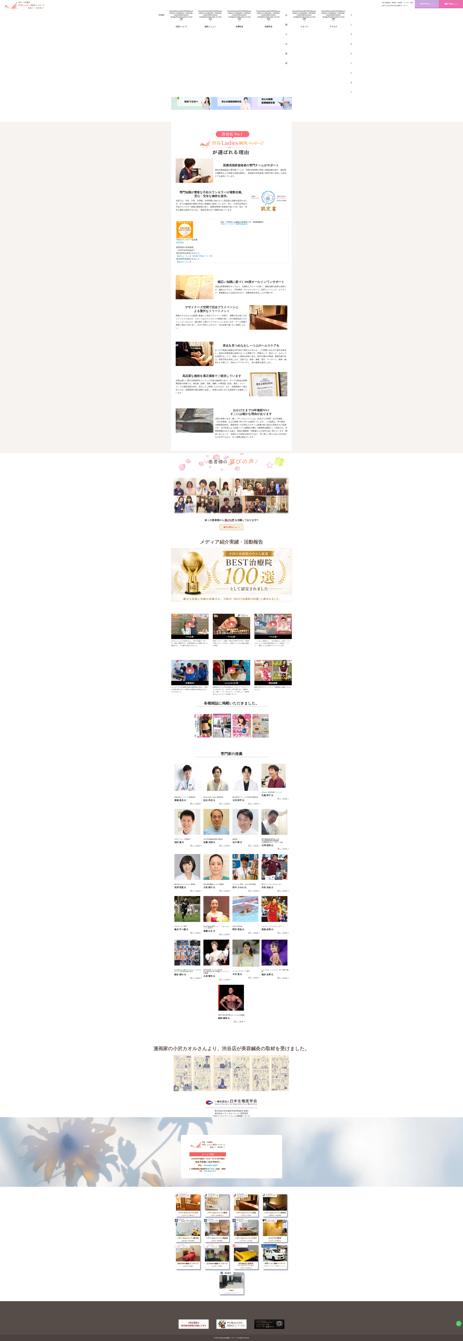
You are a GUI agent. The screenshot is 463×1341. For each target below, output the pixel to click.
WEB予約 (427, 4)
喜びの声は (230, 527)
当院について (181, 27)
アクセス (333, 27)
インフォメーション (351, 53)
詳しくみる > (195, 804)
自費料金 (239, 27)
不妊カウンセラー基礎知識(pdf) (233, 224)
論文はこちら (184, 256)
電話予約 (451, 4)
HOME (161, 15)
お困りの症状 (286, 39)
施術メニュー (210, 27)
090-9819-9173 (210, 1171)
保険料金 (268, 27)
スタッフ (304, 27)
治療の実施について (202, 256)
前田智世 (180, 242)
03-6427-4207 (211, 1165)
